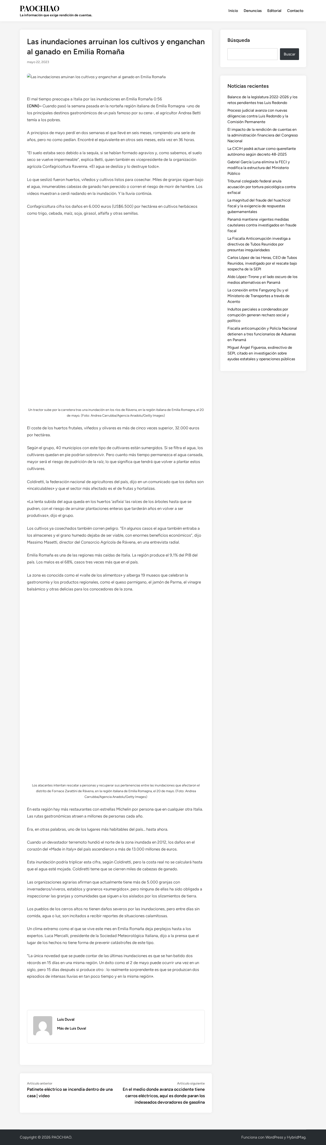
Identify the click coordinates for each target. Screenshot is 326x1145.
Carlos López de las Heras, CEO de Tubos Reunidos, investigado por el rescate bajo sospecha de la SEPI (262, 263)
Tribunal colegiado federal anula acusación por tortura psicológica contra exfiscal (261, 187)
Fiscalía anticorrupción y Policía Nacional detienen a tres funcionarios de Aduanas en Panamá (262, 334)
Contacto (295, 10)
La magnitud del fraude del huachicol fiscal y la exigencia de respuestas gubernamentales (258, 206)
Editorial (274, 10)
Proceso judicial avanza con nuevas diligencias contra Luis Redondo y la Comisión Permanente (257, 116)
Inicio (233, 10)
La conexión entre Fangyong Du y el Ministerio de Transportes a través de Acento (258, 296)
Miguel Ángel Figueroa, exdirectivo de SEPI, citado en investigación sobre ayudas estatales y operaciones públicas (261, 353)
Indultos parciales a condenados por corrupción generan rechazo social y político (258, 315)
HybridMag (296, 1137)
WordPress (274, 1137)
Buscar (289, 54)
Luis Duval (65, 1019)
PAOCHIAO (39, 8)
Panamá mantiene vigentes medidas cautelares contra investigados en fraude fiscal (261, 225)
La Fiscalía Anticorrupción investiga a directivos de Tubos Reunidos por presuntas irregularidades (258, 244)
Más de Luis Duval (71, 1028)
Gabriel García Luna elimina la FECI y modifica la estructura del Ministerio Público (258, 168)
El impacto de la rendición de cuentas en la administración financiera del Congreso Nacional (262, 135)
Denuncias (253, 10)
